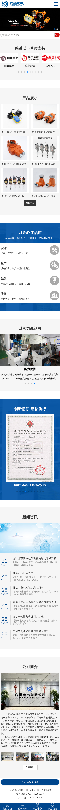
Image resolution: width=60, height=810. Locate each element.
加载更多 (30, 206)
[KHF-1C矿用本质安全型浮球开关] (15, 131)
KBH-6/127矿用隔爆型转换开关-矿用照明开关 (24, 167)
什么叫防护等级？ (23, 580)
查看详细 (30, 774)
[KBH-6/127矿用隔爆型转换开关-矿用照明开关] (15, 163)
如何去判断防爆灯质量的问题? (30, 638)
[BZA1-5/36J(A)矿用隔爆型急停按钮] (45, 195)
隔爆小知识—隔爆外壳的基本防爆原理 (34, 609)
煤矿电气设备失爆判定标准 (28, 623)
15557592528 (30, 789)
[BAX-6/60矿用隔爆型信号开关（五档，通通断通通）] (45, 131)
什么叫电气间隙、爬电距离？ (29, 594)
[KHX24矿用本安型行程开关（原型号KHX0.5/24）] (15, 195)
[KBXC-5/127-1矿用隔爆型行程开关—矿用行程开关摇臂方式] (45, 163)
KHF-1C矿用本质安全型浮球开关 (17, 135)
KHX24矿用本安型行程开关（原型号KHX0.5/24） (26, 199)
